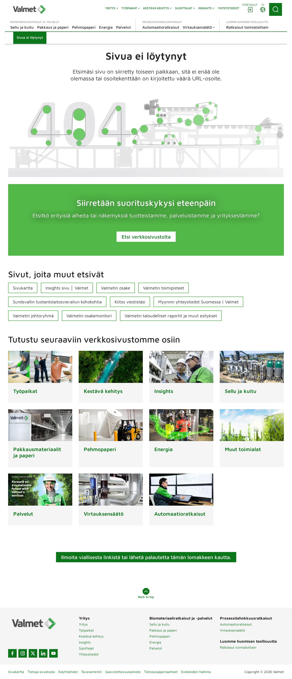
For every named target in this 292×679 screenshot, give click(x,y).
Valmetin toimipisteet (163, 287)
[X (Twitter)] (33, 653)
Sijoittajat (86, 648)
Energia (155, 642)
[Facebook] (12, 653)
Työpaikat (86, 630)
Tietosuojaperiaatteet (161, 672)
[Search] (275, 9)
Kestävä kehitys (91, 636)
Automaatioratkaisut (236, 624)
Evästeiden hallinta (196, 672)
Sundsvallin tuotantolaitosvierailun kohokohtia (57, 301)
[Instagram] (22, 653)
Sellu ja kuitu (159, 624)
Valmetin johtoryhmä (33, 315)
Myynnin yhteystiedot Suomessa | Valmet (198, 301)
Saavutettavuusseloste (123, 672)
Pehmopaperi (159, 636)
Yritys (83, 624)
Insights (85, 642)
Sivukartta (23, 287)
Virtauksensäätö (232, 630)
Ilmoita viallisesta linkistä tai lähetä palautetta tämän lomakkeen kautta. (146, 557)
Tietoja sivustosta (41, 672)
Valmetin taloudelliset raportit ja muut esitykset (171, 315)
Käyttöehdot (68, 672)
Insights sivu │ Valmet (67, 287)
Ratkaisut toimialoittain (238, 647)
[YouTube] (53, 653)
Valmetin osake (115, 287)
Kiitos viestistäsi (130, 301)
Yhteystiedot (89, 654)
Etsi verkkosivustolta (146, 237)
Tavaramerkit (91, 672)
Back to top (146, 597)
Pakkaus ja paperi (163, 630)
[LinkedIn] (43, 653)
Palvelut (155, 648)
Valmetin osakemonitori (89, 315)
